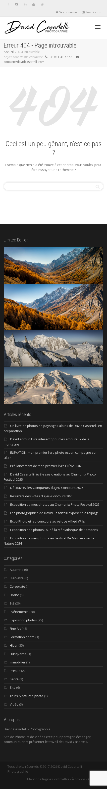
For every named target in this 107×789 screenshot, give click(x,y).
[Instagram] (42, 4)
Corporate (17, 586)
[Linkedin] (25, 4)
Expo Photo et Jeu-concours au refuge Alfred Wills (47, 521)
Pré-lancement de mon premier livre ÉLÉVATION (45, 466)
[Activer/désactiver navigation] (97, 27)
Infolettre (62, 779)
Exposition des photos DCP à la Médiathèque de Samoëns (54, 529)
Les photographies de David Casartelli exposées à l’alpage (54, 513)
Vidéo (14, 704)
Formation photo (22, 637)
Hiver (14, 645)
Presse (15, 670)
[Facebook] (8, 4)
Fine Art (15, 628)
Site (12, 687)
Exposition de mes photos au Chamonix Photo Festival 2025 (55, 504)
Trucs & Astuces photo (26, 696)
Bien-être (17, 578)
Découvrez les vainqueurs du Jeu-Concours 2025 (46, 487)
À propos (79, 779)
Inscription (93, 12)
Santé (14, 679)
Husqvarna (18, 654)
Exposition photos (23, 620)
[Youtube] (33, 4)
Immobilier (17, 662)
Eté (12, 603)
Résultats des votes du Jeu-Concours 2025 (41, 496)
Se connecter (68, 12)
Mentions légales (40, 779)
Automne (16, 569)
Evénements (19, 611)
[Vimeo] (16, 4)
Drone (14, 595)
